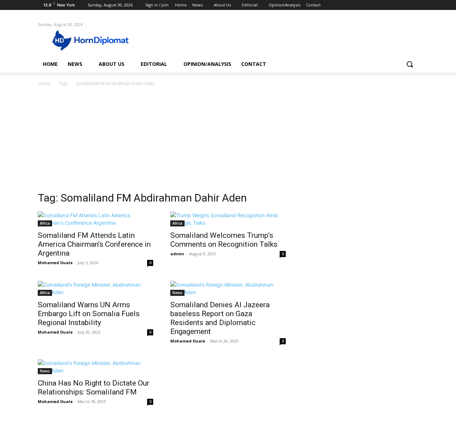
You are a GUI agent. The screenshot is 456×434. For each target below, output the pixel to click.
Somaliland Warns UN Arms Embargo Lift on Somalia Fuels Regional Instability (89, 313)
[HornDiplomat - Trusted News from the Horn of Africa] (95, 39)
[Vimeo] (404, 5)
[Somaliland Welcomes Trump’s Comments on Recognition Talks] (228, 218)
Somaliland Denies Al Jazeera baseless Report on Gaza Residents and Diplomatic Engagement (220, 318)
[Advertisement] (228, 141)
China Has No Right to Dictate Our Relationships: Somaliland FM (93, 387)
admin (177, 253)
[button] (409, 64)
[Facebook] (374, 5)
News (177, 292)
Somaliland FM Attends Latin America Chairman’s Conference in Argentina (94, 244)
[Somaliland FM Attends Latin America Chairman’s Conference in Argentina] (95, 218)
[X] (394, 5)
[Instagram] (384, 5)
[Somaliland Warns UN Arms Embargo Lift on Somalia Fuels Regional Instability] (95, 288)
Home (44, 83)
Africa (45, 223)
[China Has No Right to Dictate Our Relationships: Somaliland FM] (95, 366)
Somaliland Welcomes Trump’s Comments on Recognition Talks (224, 240)
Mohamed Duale (55, 262)
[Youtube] (414, 5)
